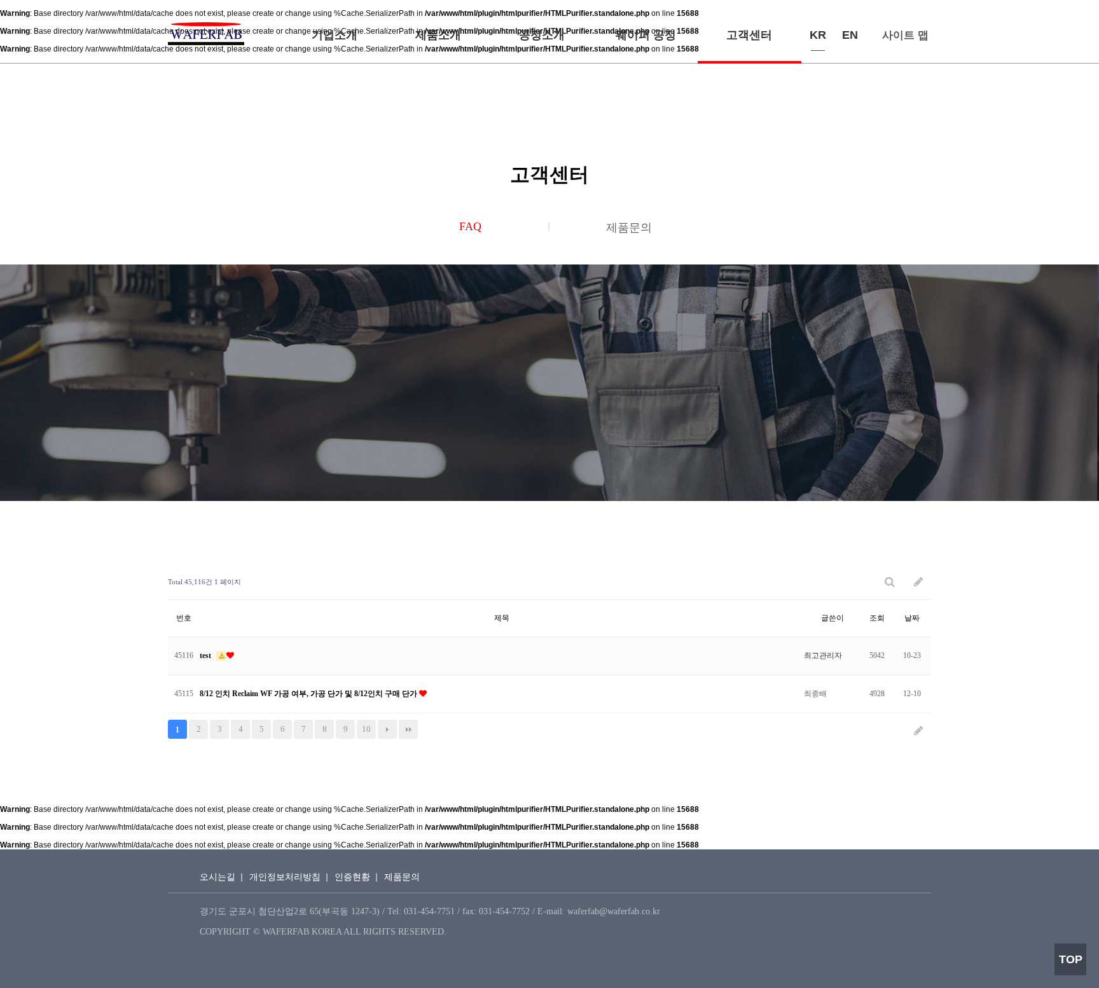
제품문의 (629, 227)
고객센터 (749, 35)
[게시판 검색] (889, 582)
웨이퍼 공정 (646, 35)
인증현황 (352, 877)
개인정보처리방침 (285, 877)
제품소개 (438, 35)
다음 (387, 729)
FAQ (470, 226)
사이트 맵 (905, 35)
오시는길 (217, 877)
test (206, 655)
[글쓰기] (918, 582)
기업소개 (334, 35)
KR (818, 35)
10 (366, 729)
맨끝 (408, 729)
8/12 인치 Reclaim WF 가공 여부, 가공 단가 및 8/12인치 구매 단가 (309, 693)
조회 (877, 618)
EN (850, 35)
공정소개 (542, 35)
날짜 (912, 618)
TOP (1070, 959)
